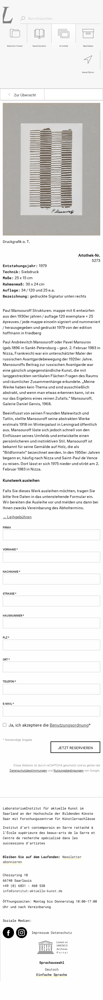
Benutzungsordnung (69, 724)
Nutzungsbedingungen (68, 770)
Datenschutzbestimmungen (28, 770)
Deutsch (52, 969)
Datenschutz (61, 932)
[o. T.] (51, 168)
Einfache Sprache (51, 974)
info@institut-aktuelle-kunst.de (32, 891)
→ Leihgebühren (17, 516)
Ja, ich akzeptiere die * (50, 724)
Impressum (40, 932)
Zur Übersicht (25, 94)
